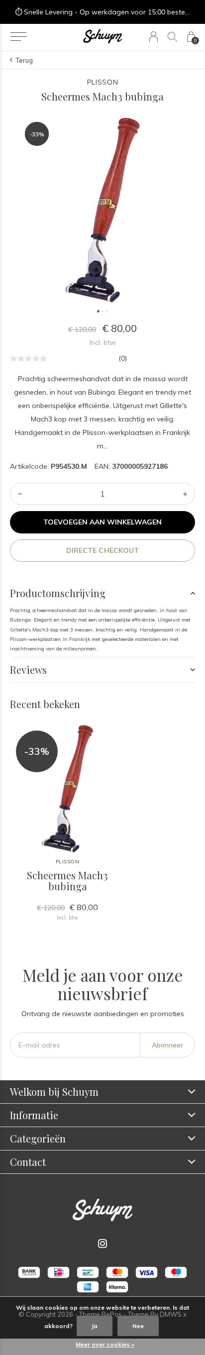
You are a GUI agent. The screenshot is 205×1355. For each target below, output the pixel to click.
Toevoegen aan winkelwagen (102, 522)
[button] (18, 36)
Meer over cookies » (105, 1344)
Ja (95, 1326)
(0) (122, 358)
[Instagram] (102, 1243)
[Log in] (153, 36)
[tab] (102, 593)
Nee (138, 1326)
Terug (24, 60)
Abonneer (167, 1045)
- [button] (20, 494)
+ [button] (185, 494)
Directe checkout (102, 550)
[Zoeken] (172, 36)
